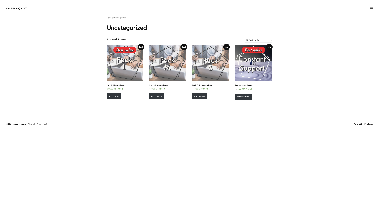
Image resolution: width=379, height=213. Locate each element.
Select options (243, 96)
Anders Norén (42, 124)
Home (109, 18)
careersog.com (16, 8)
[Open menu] (371, 8)
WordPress (368, 124)
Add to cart (113, 96)
